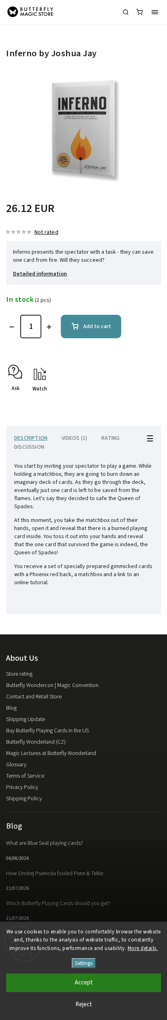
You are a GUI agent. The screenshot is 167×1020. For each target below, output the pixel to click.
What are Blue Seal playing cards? (44, 843)
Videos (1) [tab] (74, 438)
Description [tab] (30, 438)
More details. (143, 948)
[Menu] (155, 12)
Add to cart (97, 326)
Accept (84, 982)
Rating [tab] (110, 438)
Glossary (16, 765)
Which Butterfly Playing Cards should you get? (58, 903)
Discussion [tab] (29, 447)
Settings (83, 963)
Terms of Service (25, 776)
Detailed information (40, 274)
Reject (83, 1004)
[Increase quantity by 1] (49, 327)
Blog (11, 708)
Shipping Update (25, 719)
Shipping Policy (24, 799)
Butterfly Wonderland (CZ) (36, 742)
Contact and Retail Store (34, 697)
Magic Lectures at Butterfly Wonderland (51, 753)
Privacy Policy (22, 787)
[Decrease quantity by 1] (11, 327)
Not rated (46, 232)
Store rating (19, 674)
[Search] (126, 12)
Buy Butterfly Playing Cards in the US (47, 731)
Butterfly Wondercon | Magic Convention (52, 685)
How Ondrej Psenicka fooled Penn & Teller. (55, 873)
